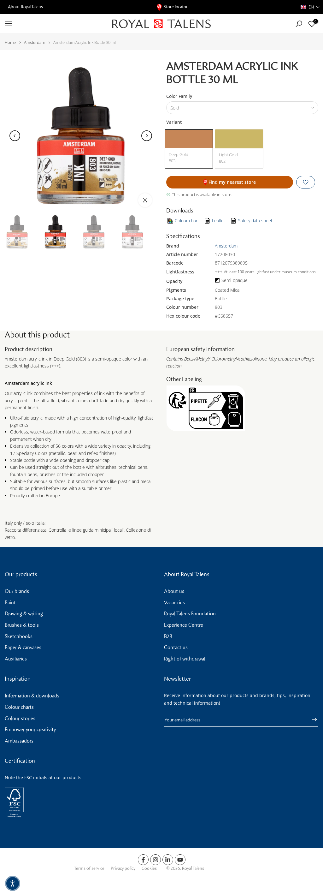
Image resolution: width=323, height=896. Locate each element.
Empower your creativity (30, 729)
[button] (310, 7)
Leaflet (218, 221)
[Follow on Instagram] (155, 859)
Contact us (176, 647)
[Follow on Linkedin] (167, 859)
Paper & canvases (23, 647)
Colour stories (20, 718)
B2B (168, 636)
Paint (10, 603)
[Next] (146, 135)
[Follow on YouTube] (180, 859)
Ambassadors (19, 741)
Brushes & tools (22, 625)
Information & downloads (32, 696)
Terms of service (89, 868)
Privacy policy (123, 868)
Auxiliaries (16, 659)
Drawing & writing (24, 614)
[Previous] (14, 135)
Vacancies (174, 603)
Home (10, 42)
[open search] (299, 24)
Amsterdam (34, 42)
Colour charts (19, 707)
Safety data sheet (255, 221)
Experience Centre (183, 625)
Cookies (149, 868)
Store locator (176, 6)
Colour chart (187, 221)
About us (174, 591)
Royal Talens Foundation (190, 614)
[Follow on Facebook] (143, 859)
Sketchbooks (18, 636)
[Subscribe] (311, 719)
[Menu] (54, 23)
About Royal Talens (25, 6)
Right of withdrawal (184, 659)
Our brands (17, 591)
